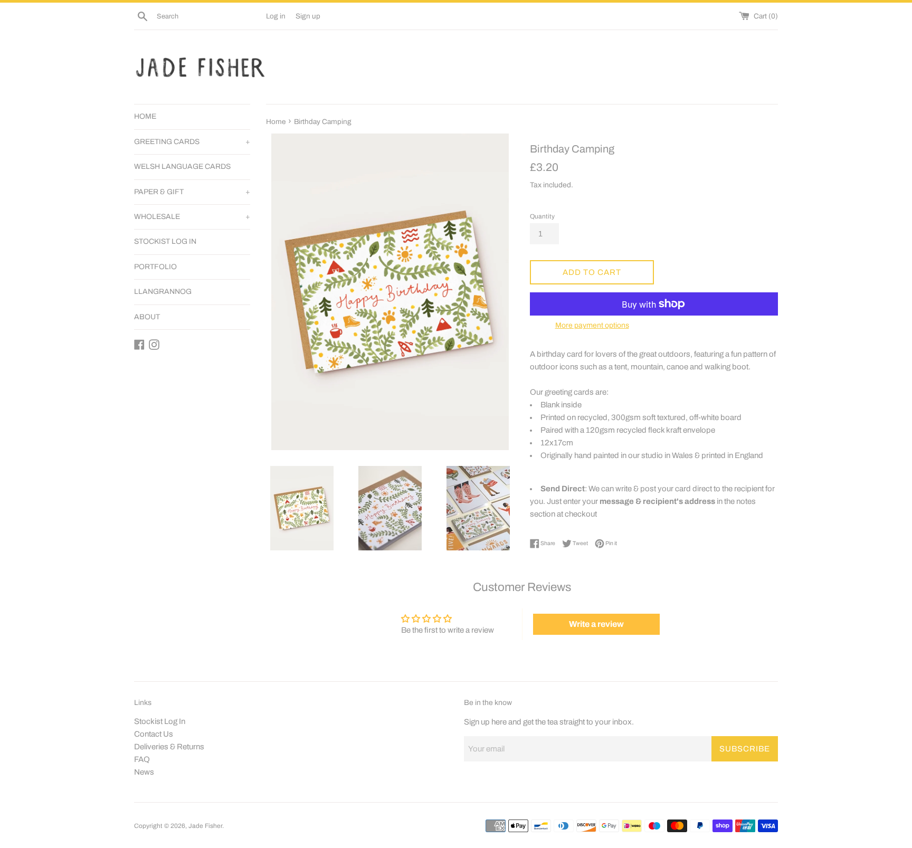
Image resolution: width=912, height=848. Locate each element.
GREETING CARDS (192, 142)
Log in (276, 16)
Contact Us (153, 734)
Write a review (596, 624)
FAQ (142, 759)
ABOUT (147, 317)
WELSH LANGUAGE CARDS (182, 166)
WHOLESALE (192, 217)
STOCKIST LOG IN (165, 241)
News (144, 772)
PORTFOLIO (155, 267)
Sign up (308, 16)
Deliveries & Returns (169, 746)
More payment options (592, 325)
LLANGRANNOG (163, 292)
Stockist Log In (159, 721)
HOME (145, 116)
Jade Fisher (205, 826)
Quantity (542, 216)
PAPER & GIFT (192, 192)
